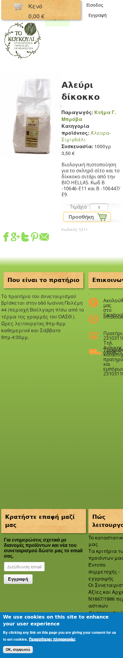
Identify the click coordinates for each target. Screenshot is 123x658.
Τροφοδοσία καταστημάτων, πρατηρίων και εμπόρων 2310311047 (108, 352)
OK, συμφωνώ (18, 650)
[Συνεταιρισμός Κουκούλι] (22, 59)
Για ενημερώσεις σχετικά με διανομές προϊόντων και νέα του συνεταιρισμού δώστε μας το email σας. (43, 548)
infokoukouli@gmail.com (108, 317)
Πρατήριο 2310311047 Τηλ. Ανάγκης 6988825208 (108, 335)
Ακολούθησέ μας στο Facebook (108, 303)
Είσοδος (94, 5)
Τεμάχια (79, 206)
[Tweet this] (25, 238)
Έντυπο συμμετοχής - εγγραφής (104, 571)
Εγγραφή (97, 15)
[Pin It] (34, 238)
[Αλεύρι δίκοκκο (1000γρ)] (31, 154)
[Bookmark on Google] (15, 238)
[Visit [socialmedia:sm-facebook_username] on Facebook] (6, 238)
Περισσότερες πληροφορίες (52, 639)
